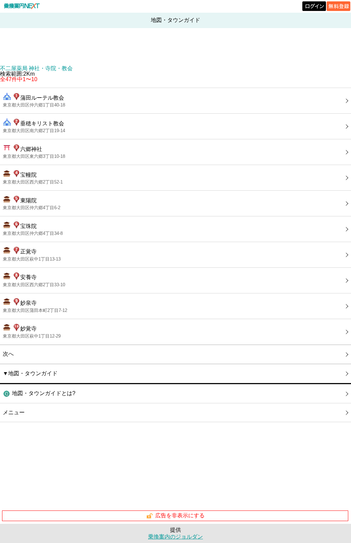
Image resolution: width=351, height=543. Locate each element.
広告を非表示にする (180, 515)
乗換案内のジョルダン (175, 537)
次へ (8, 354)
